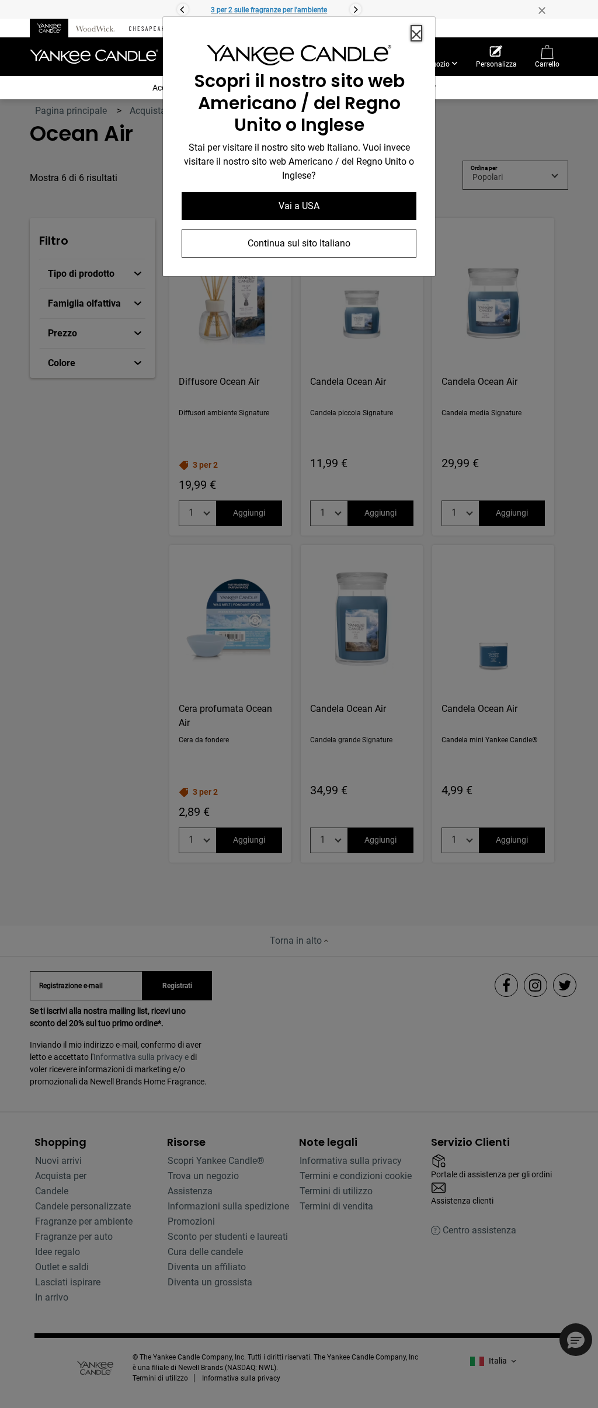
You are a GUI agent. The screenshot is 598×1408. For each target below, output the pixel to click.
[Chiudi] (416, 33)
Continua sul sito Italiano (299, 243)
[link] (299, 57)
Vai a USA (299, 205)
